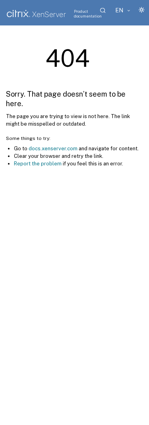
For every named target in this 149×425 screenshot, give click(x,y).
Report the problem (38, 164)
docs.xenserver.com (53, 148)
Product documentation (88, 13)
